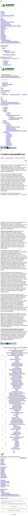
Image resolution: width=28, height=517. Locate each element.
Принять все (14, 506)
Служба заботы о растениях (16, 117)
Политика (3, 484)
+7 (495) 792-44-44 (5, 40)
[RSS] (1, 150)
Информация (4, 477)
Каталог (3, 459)
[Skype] (13, 148)
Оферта (2, 491)
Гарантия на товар (5, 482)
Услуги (8, 113)
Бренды (2, 463)
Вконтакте (6, 60)
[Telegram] (15, 148)
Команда (3, 469)
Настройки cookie (5, 485)
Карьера (3, 472)
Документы (3, 476)
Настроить (14, 514)
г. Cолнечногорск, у (6, 58)
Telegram (5, 62)
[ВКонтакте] (1, 148)
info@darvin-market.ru (11, 42)
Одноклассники (7, 64)
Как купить (9, 125)
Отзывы (3, 471)
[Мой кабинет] (1, 81)
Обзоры (2, 490)
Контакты (3, 473)
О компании (4, 467)
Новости (3, 468)
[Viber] (9, 148)
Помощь (3, 486)
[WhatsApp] (11, 148)
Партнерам (3, 475)
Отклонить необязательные (14, 510)
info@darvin (4, 57)
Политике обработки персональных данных (16, 503)
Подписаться (23, 458)
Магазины (3, 480)
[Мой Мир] (5, 148)
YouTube (5, 63)
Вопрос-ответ (4, 489)
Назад (9, 112)
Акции (2, 460)
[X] (7, 148)
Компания (8, 134)
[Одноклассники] (3, 148)
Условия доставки (5, 481)
